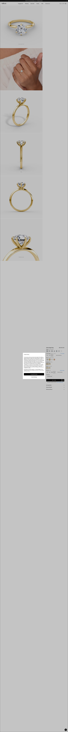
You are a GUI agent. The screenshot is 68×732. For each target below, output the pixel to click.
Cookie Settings (34, 377)
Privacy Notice (41, 370)
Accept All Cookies (34, 374)
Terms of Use (27, 371)
